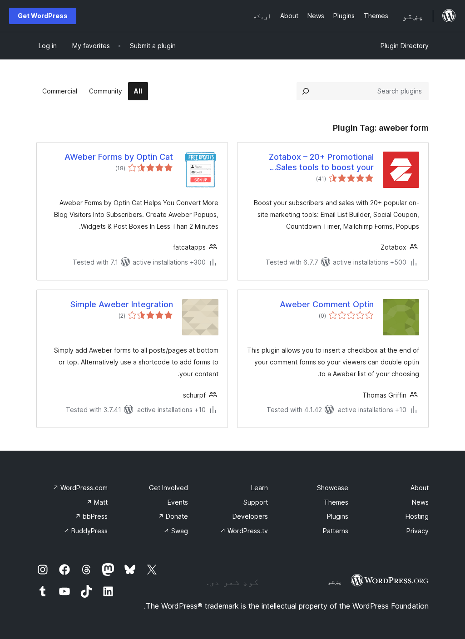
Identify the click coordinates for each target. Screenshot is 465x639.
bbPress (91, 516)
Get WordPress (43, 16)
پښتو (334, 581)
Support (255, 502)
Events (178, 502)
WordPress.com (80, 488)
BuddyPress (86, 531)
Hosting (417, 516)
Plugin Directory (405, 45)
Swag (175, 531)
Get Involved (168, 488)
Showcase (332, 488)
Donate (173, 516)
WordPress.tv (244, 531)
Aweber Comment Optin (327, 304)
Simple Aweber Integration (121, 304)
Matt (97, 502)
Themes (336, 502)
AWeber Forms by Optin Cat (118, 157)
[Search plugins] (306, 91)
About (420, 488)
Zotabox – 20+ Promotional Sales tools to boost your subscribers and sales (321, 162)
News (420, 502)
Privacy (417, 531)
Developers (250, 516)
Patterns (335, 531)
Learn (259, 488)
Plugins (337, 516)
